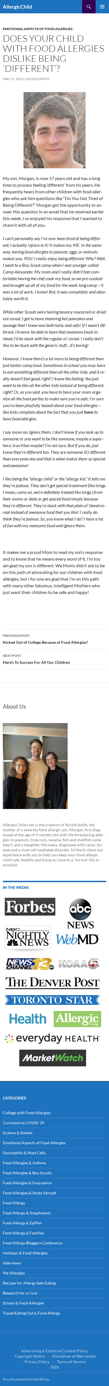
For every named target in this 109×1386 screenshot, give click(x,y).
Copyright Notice (30, 1356)
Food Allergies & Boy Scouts (27, 1172)
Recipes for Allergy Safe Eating (29, 1283)
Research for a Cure (20, 1293)
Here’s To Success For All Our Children (36, 659)
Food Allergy (14, 1202)
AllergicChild (17, 7)
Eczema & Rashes (17, 1132)
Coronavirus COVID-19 (23, 1122)
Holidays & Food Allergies (25, 1253)
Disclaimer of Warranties (74, 1356)
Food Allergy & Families (23, 1232)
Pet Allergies (14, 1273)
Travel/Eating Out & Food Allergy (31, 1313)
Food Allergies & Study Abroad (29, 1192)
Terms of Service (71, 1361)
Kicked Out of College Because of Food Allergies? (45, 639)
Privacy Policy (37, 1361)
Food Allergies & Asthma (24, 1162)
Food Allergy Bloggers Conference (32, 1243)
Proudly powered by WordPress (26, 1379)
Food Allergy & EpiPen (22, 1222)
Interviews (12, 1263)
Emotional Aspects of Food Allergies (38, 29)
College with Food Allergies (27, 1112)
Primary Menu (102, 6)
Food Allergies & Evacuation (27, 1182)
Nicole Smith (37, 79)
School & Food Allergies (23, 1303)
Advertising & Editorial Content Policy (54, 1350)
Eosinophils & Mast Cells (24, 1152)
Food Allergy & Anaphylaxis (27, 1212)
